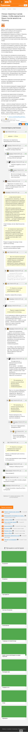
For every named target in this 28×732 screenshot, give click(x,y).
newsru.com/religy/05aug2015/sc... (17, 116)
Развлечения (5, 5)
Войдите (6, 496)
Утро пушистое (5, 594)
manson (11, 153)
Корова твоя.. (8, 531)
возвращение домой (10, 120)
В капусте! (7, 528)
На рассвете (5, 563)
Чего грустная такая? (10, 522)
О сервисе (9, 729)
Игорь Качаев (9, 470)
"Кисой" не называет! (10, 539)
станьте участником (15, 496)
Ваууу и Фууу (8, 533)
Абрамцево (5, 718)
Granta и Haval (8, 519)
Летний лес (4, 579)
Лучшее (4, 9)
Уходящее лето (5, 687)
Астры (3, 703)
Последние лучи (6, 672)
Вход (26, 1)
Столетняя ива (5, 625)
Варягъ (9, 181)
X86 (8, 442)
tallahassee (8, 485)
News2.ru (4, 729)
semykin (7, 477)
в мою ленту (21, 5)
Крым (18, 120)
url (15, 131)
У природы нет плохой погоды (9, 641)
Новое (14, 9)
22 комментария (6, 121)
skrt (8, 119)
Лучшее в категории (15, 548)
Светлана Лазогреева (7, 610)
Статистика (14, 729)
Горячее (9, 9)
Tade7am (9, 145)
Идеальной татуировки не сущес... (14, 515)
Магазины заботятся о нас (11, 535)
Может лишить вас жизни (11, 511)
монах (4, 120)
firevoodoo (8, 192)
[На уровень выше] (3, 145)
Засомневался (8, 526)
